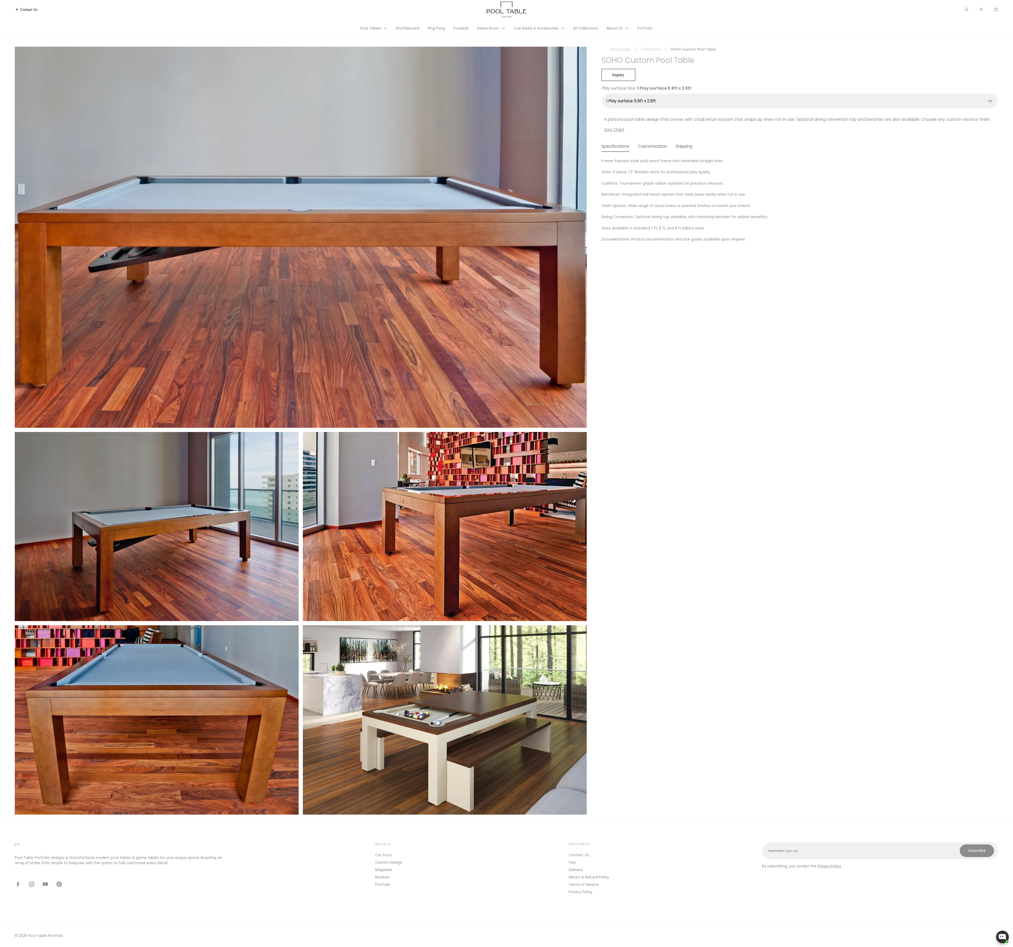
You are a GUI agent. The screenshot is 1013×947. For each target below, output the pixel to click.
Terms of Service (584, 884)
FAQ (572, 862)
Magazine (383, 869)
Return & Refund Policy (589, 877)
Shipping (684, 146)
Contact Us (579, 855)
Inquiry (618, 75)
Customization (652, 146)
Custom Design (388, 862)
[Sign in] (981, 9)
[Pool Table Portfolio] (506, 9)
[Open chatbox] (1002, 937)
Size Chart (614, 129)
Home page (620, 49)
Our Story (383, 855)
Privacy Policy (580, 892)
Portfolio (382, 884)
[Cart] (996, 9)
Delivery (576, 869)
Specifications (615, 146)
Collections (651, 49)
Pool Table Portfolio (45, 935)
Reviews (382, 877)
